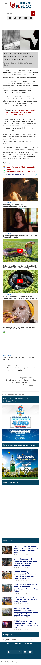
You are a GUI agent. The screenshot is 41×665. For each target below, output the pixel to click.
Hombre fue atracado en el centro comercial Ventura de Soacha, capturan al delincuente (20, 112)
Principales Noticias (17, 394)
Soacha (7, 394)
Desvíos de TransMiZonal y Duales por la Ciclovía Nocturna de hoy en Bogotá (26, 599)
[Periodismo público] (6, 3)
